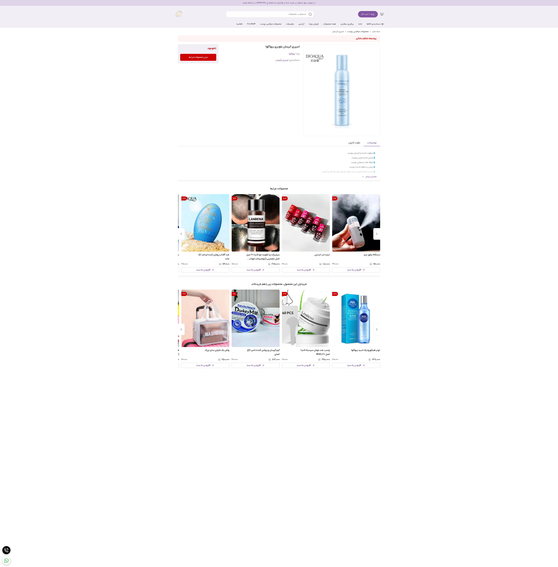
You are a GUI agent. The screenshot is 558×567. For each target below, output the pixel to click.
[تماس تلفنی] (6, 550)
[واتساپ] (6, 561)
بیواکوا (292, 53)
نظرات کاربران (354, 142)
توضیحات (372, 142)
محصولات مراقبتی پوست (358, 31)
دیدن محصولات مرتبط (198, 57)
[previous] (376, 234)
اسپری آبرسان (338, 31)
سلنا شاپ (376, 31)
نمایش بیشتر (371, 176)
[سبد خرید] (382, 14)
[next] (181, 234)
